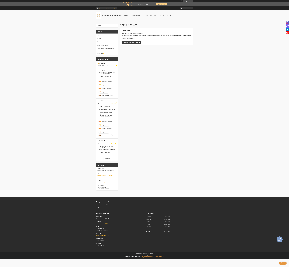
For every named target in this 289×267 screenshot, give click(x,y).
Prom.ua (151, 253)
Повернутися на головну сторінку (132, 42)
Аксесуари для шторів (102, 45)
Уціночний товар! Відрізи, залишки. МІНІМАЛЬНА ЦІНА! (106, 49)
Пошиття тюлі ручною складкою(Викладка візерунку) (106, 107)
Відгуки (162, 15)
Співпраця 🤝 (100, 53)
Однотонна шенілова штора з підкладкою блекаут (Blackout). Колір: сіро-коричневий (106, 115)
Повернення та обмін (103, 205)
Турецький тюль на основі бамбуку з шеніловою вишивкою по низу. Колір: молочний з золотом (107, 111)
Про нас (169, 15)
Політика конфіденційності (158, 256)
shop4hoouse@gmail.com (103, 182)
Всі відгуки (107, 158)
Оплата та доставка (151, 15)
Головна (126, 15)
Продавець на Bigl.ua (144, 255)
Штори (99, 38)
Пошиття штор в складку (105, 76)
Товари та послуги (136, 15)
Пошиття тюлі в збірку (104, 152)
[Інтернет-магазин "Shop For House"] (98, 15)
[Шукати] (116, 25)
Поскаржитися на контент (146, 256)
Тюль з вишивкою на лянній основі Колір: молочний (107, 150)
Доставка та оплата (103, 207)
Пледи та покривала (102, 41)
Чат (284, 263)
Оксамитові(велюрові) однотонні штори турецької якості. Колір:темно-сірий (107, 73)
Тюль (98, 35)
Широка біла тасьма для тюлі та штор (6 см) (106, 69)
